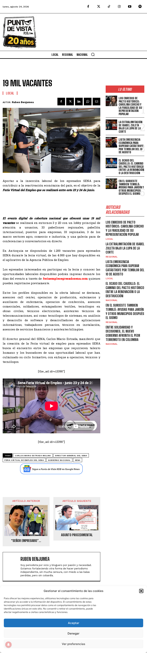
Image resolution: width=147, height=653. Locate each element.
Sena (77, 460)
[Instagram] (119, 6)
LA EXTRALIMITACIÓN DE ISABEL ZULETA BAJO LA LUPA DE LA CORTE (130, 126)
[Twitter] (98, 6)
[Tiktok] (109, 6)
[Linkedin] (79, 101)
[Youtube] (130, 6)
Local (10, 93)
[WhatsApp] (87, 101)
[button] (141, 591)
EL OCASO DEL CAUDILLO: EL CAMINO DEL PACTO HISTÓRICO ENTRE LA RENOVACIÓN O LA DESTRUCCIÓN (131, 167)
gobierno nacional (59, 460)
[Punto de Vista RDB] (20, 32)
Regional (112, 257)
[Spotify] (140, 6)
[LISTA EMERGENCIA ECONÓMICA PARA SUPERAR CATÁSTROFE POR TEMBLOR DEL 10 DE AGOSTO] (111, 142)
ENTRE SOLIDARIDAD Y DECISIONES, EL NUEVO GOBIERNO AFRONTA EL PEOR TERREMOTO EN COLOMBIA (123, 333)
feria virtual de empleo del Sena (24, 460)
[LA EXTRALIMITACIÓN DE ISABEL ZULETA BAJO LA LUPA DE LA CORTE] (111, 124)
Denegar (73, 633)
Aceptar (73, 623)
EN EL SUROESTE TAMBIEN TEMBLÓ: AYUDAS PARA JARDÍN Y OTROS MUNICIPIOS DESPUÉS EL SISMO (131, 187)
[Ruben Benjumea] (12, 566)
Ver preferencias (73, 644)
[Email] (96, 101)
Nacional (112, 300)
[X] (70, 101)
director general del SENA (71, 455)
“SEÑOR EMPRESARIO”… (26, 541)
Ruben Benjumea (23, 102)
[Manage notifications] (8, 645)
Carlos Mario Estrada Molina (33, 455)
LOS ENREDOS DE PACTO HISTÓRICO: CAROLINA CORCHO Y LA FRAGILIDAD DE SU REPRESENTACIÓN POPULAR (130, 106)
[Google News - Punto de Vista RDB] (51, 469)
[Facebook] (88, 6)
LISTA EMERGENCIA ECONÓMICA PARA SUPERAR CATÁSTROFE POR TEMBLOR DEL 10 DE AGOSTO (131, 146)
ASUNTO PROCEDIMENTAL (77, 535)
